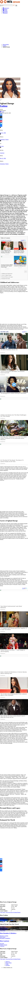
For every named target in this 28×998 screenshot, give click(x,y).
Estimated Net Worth (6, 278)
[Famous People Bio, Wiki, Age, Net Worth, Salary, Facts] (10, 3)
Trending (6, 11)
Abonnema (2, 139)
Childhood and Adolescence (7, 273)
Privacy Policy (8, 962)
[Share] (14, 126)
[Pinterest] (14, 121)
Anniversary (6, 8)
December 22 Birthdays (5, 938)
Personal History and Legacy (7, 276)
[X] (14, 117)
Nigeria (6, 139)
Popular (5, 10)
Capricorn (2, 152)
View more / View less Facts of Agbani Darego (10, 912)
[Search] (16, 5)
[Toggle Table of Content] (25, 271)
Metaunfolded (6, 44)
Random (5, 13)
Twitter (6, 964)
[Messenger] (14, 119)
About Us (7, 961)
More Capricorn (4, 941)
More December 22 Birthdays (8, 933)
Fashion (4, 45)
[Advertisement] (14, 29)
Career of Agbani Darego (6, 275)
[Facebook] (14, 115)
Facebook (7, 965)
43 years (2, 146)
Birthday (5, 9)
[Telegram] (14, 123)
